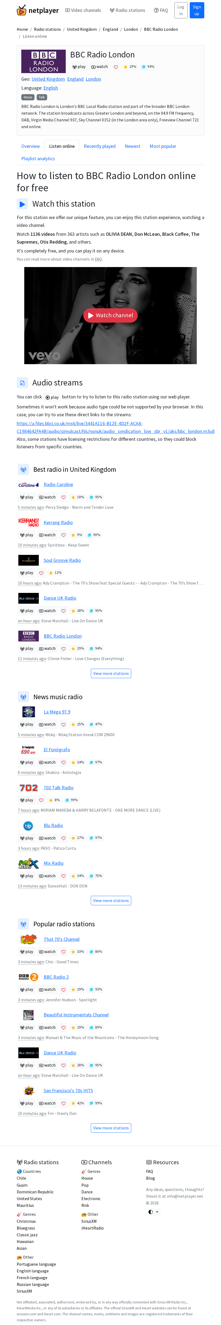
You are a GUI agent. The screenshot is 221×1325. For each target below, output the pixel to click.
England (110, 29)
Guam (22, 1185)
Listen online (62, 146)
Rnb (85, 1205)
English (50, 88)
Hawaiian (25, 1241)
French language (32, 1277)
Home (22, 29)
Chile (21, 1178)
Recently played (100, 146)
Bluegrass (26, 1228)
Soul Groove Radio (62, 560)
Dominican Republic (35, 1191)
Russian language (33, 1284)
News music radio (57, 696)
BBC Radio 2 (56, 977)
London (131, 29)
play (54, 397)
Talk (42, 97)
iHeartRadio (92, 1228)
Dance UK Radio (60, 598)
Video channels (86, 10)
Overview (30, 146)
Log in (180, 10)
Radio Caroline (58, 484)
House (87, 1178)
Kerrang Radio (58, 522)
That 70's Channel (62, 939)
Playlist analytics (38, 158)
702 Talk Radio (59, 787)
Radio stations (130, 10)
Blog (150, 1178)
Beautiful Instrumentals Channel (76, 1015)
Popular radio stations (64, 924)
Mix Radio (54, 863)
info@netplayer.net (185, 1196)
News (28, 97)
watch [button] (102, 66)
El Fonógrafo (57, 749)
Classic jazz (27, 1234)
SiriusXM (24, 1291)
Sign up (197, 10)
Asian (22, 1248)
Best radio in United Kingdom (74, 469)
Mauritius (25, 1205)
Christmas (26, 1221)
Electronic (91, 1198)
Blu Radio (53, 825)
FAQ (164, 10)
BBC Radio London (161, 29)
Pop (85, 1185)
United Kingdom (82, 29)
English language (33, 1270)
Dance (87, 1191)
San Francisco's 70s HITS (68, 1090)
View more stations (111, 673)
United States (29, 1198)
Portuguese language (36, 1264)
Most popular (163, 146)
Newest (132, 146)
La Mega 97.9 (57, 712)
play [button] (81, 66)
